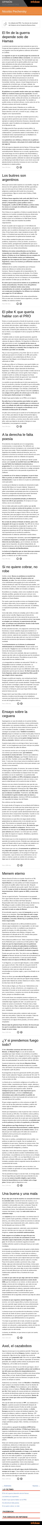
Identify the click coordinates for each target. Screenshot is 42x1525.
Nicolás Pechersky (14, 11)
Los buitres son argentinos (10, 1496)
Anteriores (6, 1486)
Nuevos (36, 1486)
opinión (7, 2)
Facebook (21, 167)
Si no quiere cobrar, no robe (10, 1506)
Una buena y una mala (20, 1194)
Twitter (17, 167)
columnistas (10, 4)
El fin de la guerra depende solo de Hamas (16, 37)
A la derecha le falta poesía (10, 1503)
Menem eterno (13, 873)
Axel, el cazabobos (17, 1346)
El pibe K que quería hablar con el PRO (14, 1499)
